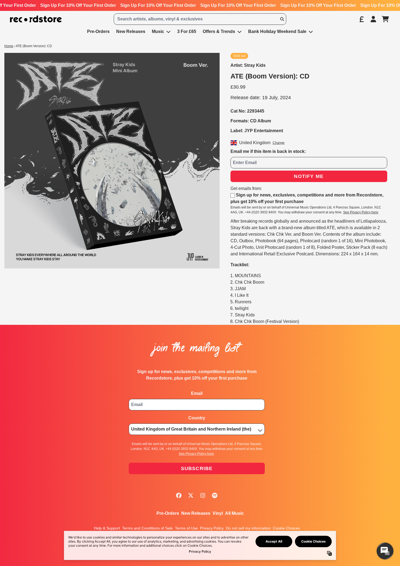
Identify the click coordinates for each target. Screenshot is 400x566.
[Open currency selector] (361, 19)
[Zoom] (112, 160)
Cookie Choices (286, 528)
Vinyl (218, 513)
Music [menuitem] (158, 31)
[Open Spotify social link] (215, 495)
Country (196, 418)
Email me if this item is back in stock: (268, 151)
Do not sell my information (248, 528)
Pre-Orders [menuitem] (98, 31)
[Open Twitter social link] (191, 495)
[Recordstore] (36, 19)
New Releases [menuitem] (130, 31)
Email (196, 393)
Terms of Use (186, 528)
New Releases (195, 513)
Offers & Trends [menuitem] (219, 31)
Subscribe (197, 468)
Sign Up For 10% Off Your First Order (78, 5)
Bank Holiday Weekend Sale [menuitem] (277, 31)
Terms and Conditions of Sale (147, 528)
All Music (234, 513)
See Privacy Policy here (360, 212)
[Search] (282, 19)
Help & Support (107, 528)
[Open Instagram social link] (203, 495)
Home (8, 46)
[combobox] (200, 19)
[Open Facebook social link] (179, 495)
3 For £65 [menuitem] (186, 31)
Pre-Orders (167, 513)
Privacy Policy (212, 528)
